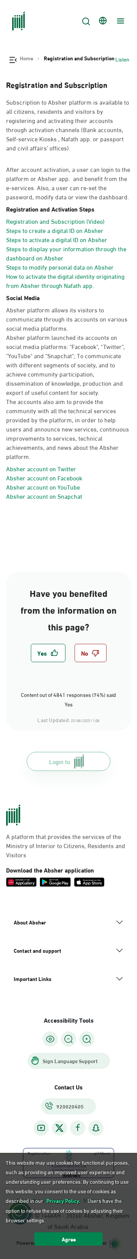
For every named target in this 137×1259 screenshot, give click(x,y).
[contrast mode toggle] (50, 1039)
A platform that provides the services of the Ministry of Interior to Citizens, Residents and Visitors (65, 845)
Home (26, 58)
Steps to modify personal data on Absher (60, 266)
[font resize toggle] (68, 1039)
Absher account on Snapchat (44, 495)
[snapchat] (95, 1128)
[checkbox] (48, 653)
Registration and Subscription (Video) (55, 220)
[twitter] (59, 1128)
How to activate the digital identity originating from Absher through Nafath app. (65, 280)
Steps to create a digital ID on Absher (55, 230)
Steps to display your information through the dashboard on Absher (66, 253)
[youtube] (41, 1128)
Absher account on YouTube (43, 486)
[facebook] (77, 1128)
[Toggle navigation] (119, 21)
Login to (59, 761)
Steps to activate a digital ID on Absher (56, 239)
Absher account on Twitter (41, 468)
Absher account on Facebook (44, 477)
